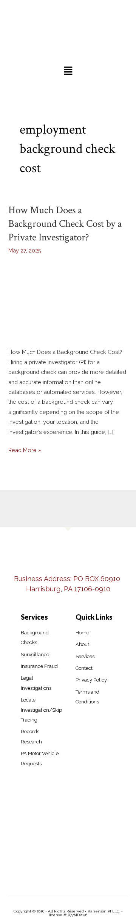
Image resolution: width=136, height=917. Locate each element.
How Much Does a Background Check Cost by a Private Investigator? (65, 223)
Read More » (25, 449)
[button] (68, 71)
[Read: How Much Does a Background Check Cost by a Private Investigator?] (67, 298)
